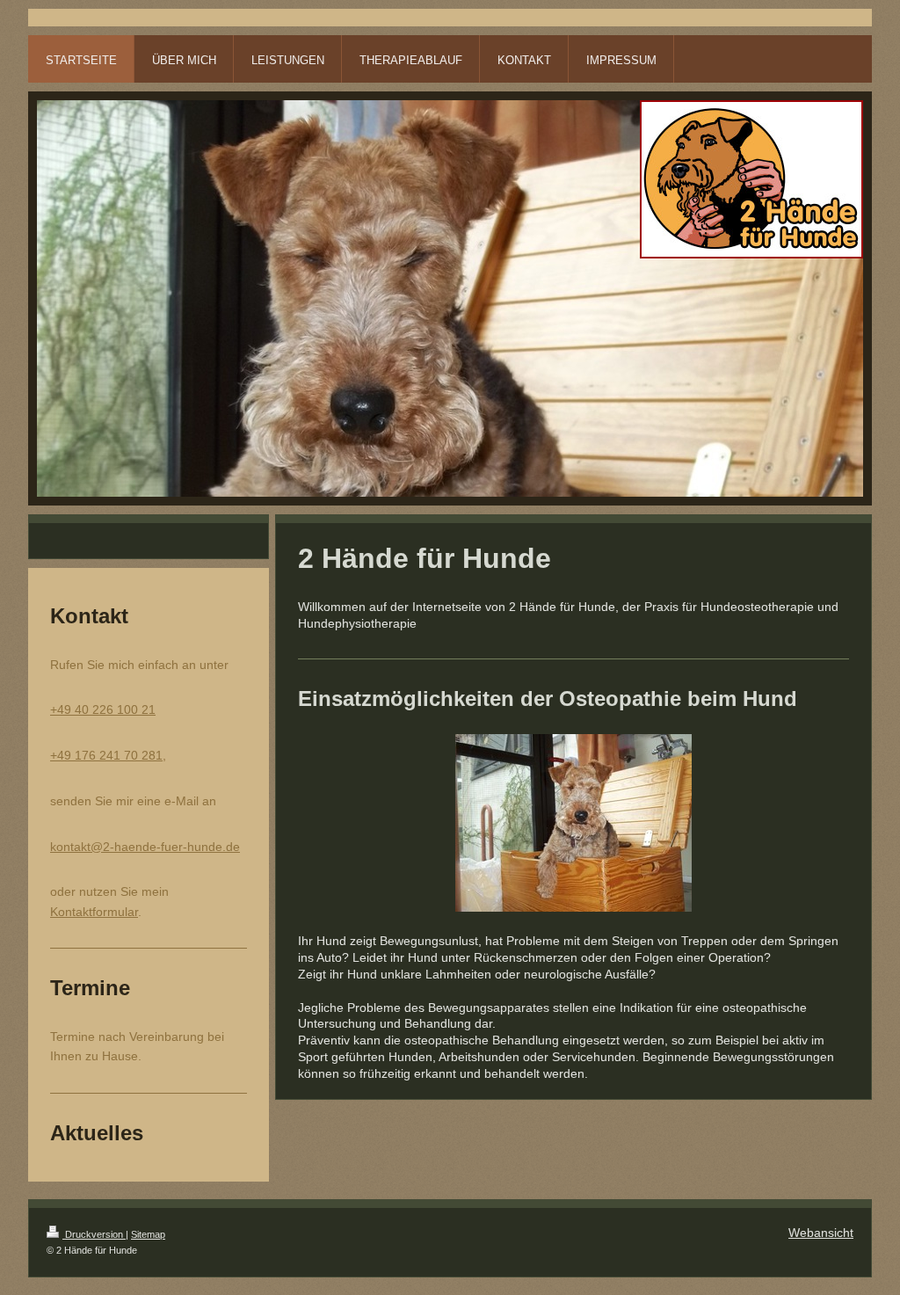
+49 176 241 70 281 (106, 755)
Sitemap (148, 1234)
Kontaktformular (94, 912)
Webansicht (820, 1233)
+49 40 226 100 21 (103, 709)
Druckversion (94, 1234)
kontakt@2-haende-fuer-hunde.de (145, 847)
